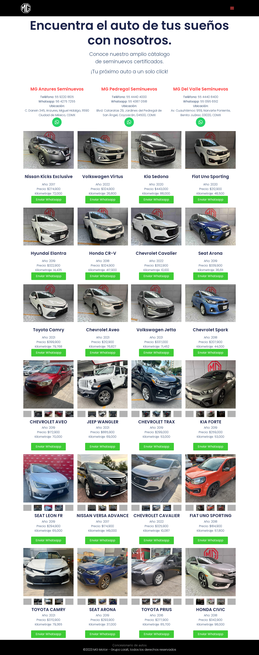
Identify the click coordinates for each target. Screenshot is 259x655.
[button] (26, 384)
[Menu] (232, 8)
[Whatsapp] (57, 122)
